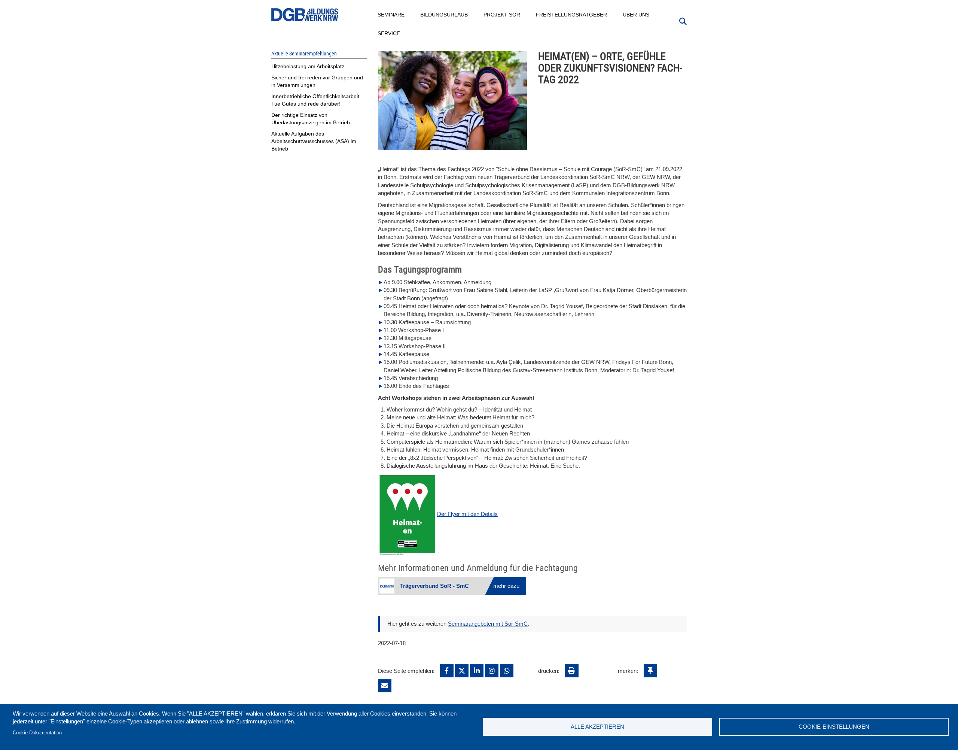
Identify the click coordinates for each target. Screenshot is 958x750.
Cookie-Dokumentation (37, 732)
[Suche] (683, 20)
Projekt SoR (502, 15)
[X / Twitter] (462, 670)
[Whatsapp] (506, 670)
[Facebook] (447, 670)
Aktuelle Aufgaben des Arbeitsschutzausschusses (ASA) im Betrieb (313, 141)
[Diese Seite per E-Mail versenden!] (384, 685)
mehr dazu (506, 586)
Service (389, 33)
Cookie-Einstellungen (834, 726)
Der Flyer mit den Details (467, 514)
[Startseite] (305, 15)
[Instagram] (491, 670)
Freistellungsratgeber (571, 15)
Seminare (391, 15)
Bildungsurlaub (444, 15)
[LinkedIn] (476, 670)
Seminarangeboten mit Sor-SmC (488, 623)
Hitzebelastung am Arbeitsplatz (307, 66)
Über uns (636, 15)
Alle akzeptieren (597, 726)
